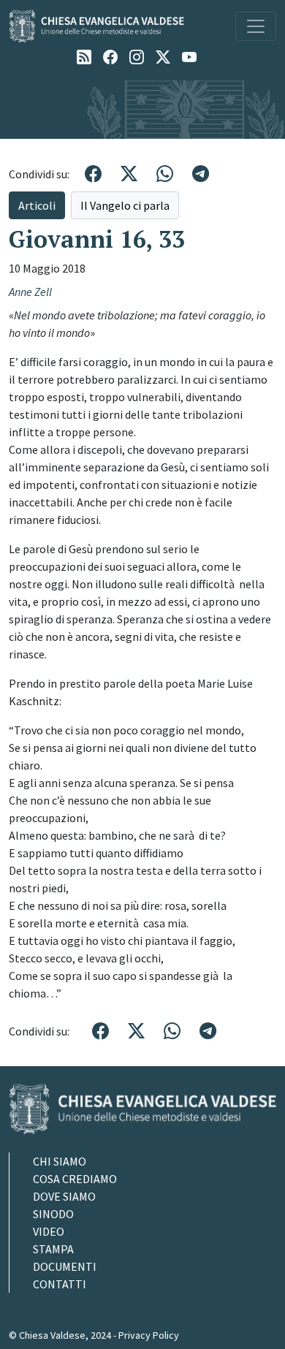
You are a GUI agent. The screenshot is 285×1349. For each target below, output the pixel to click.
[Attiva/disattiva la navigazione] (255, 26)
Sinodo (53, 1213)
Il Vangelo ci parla (125, 205)
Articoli (37, 205)
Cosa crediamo (75, 1178)
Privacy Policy (148, 1335)
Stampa (53, 1249)
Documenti (64, 1266)
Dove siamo (64, 1196)
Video (48, 1231)
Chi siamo (59, 1161)
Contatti (59, 1284)
